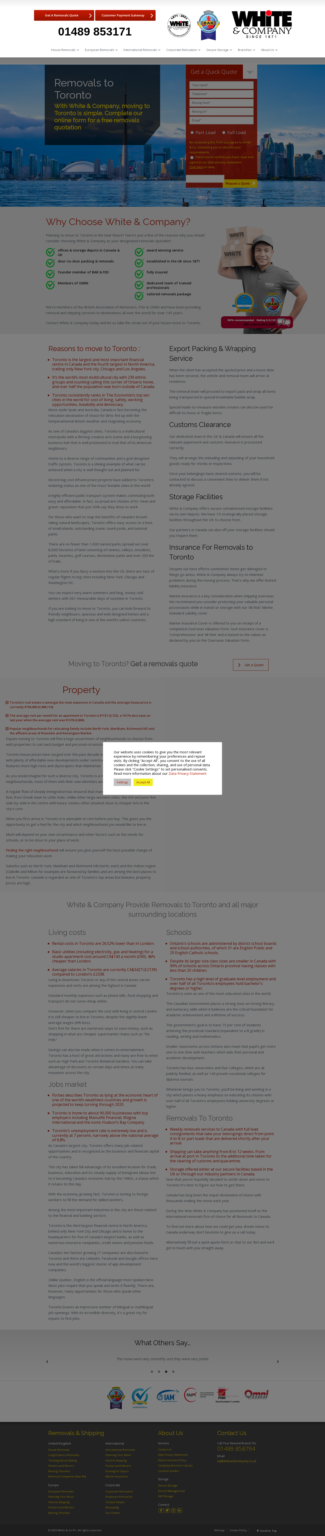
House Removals (63, 50)
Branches (245, 50)
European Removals (99, 50)
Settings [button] (122, 782)
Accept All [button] (143, 782)
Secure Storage (217, 50)
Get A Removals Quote (62, 15)
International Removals (140, 50)
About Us (267, 50)
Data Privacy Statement (188, 773)
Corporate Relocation (181, 50)
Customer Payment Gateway (123, 15)
